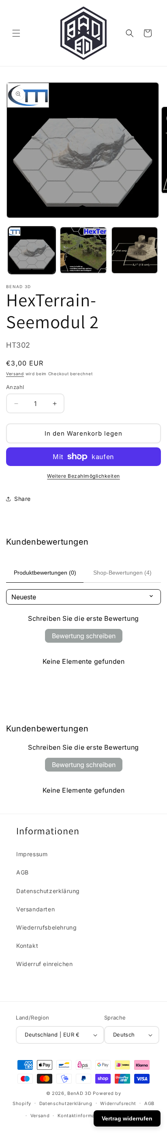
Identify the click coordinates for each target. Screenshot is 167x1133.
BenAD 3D (79, 1093)
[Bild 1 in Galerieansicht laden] (32, 250)
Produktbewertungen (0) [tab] (45, 572)
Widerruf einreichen (44, 963)
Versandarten (35, 909)
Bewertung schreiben (84, 636)
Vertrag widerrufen (127, 1118)
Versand (15, 373)
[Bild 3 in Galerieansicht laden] (134, 250)
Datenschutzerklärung (48, 890)
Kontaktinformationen (84, 1115)
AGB (22, 872)
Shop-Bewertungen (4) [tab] (122, 572)
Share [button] (22, 498)
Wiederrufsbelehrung (46, 927)
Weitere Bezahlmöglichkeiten (83, 476)
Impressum (31, 854)
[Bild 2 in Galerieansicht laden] (83, 250)
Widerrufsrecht (118, 1103)
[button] (16, 33)
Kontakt (27, 945)
